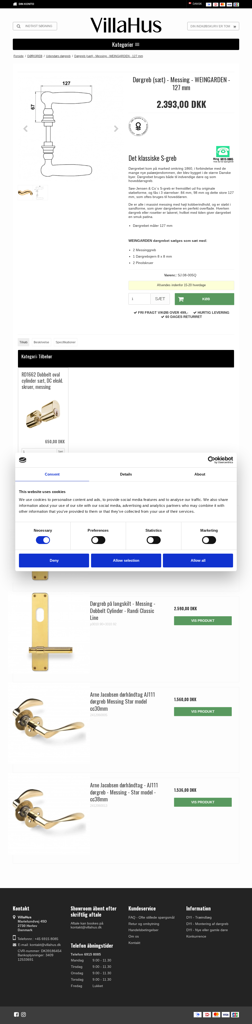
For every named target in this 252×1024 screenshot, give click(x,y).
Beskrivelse (41, 342)
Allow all (198, 560)
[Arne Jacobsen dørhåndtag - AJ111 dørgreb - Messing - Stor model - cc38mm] (49, 814)
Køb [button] (206, 299)
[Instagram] (23, 1014)
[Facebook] (16, 1014)
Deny (54, 560)
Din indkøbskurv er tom (210, 26)
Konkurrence (196, 936)
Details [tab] (126, 474)
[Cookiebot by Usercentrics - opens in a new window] (211, 460)
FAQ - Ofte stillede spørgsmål (151, 917)
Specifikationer (66, 342)
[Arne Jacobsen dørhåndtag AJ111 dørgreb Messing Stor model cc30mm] (49, 723)
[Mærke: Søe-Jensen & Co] (140, 128)
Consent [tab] (52, 474)
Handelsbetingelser (143, 930)
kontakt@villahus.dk (45, 945)
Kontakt (134, 943)
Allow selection (126, 560)
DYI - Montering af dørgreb (207, 924)
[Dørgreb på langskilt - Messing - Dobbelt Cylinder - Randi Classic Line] (49, 633)
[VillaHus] (125, 25)
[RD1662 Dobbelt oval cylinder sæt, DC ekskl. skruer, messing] (43, 414)
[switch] (98, 540)
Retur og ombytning (143, 924)
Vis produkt (203, 621)
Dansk (197, 3)
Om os (133, 936)
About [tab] (199, 474)
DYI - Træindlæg (199, 917)
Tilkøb (23, 342)
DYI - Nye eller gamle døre (207, 930)
